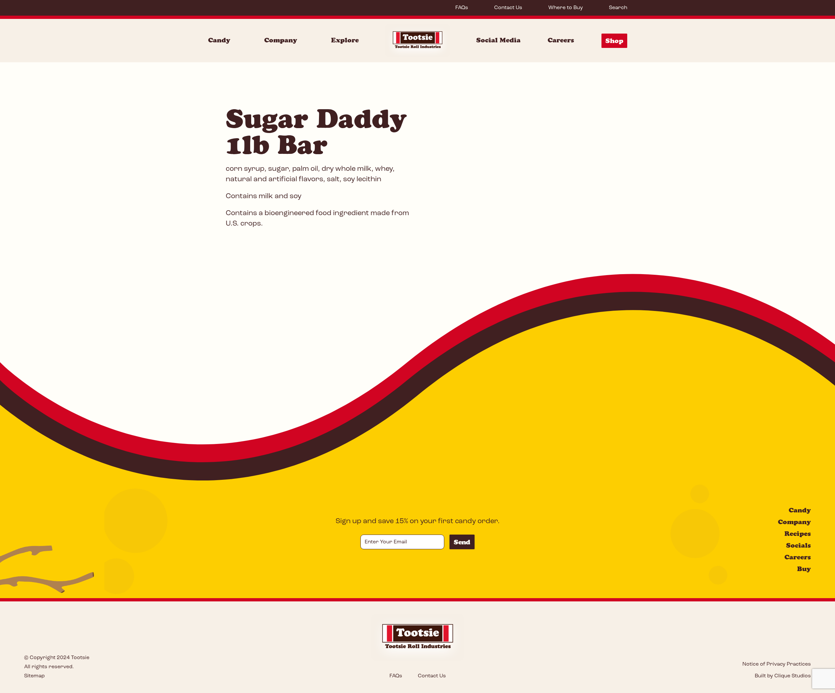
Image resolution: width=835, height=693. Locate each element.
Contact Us (508, 7)
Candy (219, 40)
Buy (804, 569)
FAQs (461, 7)
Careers (561, 40)
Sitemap (34, 676)
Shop (614, 41)
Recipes (797, 533)
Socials (798, 545)
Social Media (498, 40)
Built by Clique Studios (783, 676)
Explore (345, 40)
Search (618, 7)
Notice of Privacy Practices (776, 664)
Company (280, 40)
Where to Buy (565, 7)
